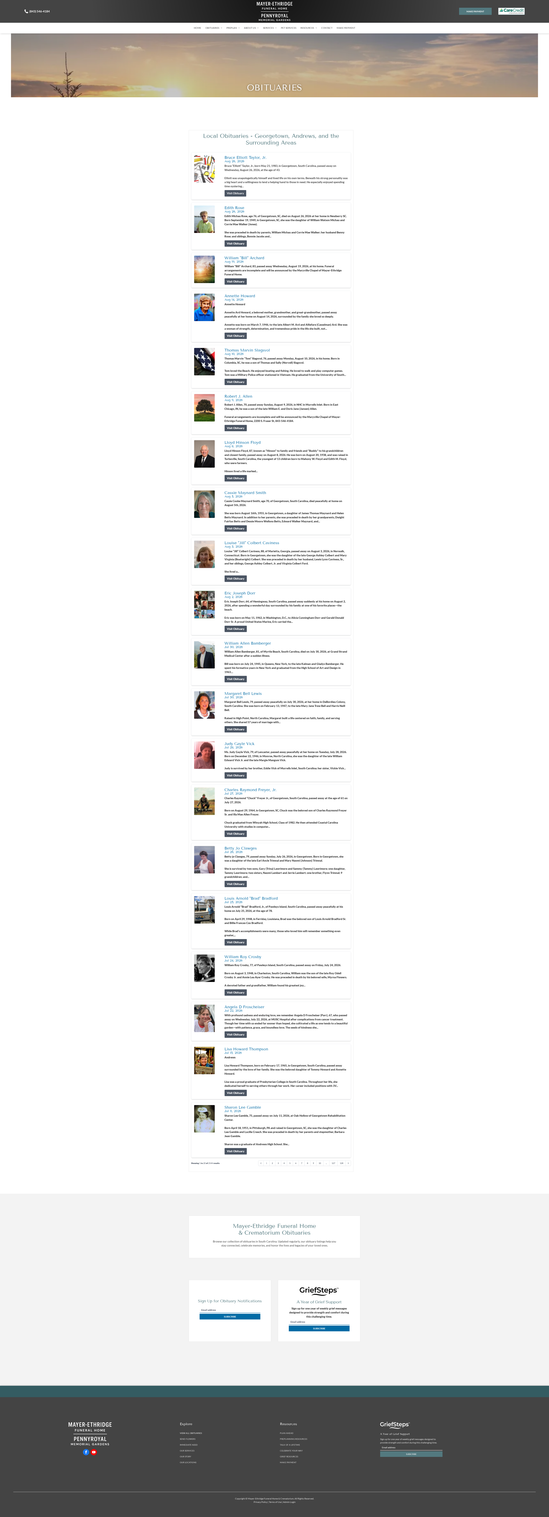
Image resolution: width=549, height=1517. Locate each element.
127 (333, 1163)
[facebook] (86, 1452)
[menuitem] (197, 27)
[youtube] (94, 1452)
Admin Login (289, 1502)
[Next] (348, 1163)
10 (320, 1163)
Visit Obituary (235, 193)
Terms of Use (275, 1502)
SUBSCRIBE (230, 1316)
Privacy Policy (260, 1502)
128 (341, 1163)
